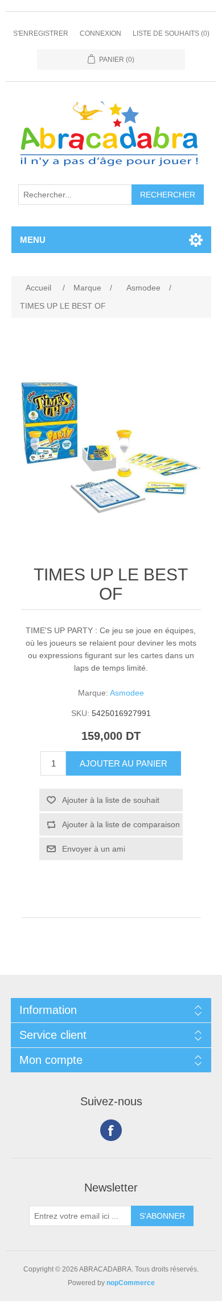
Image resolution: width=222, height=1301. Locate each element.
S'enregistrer (40, 33)
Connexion (100, 33)
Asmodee (127, 692)
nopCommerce (130, 1283)
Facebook (111, 1130)
